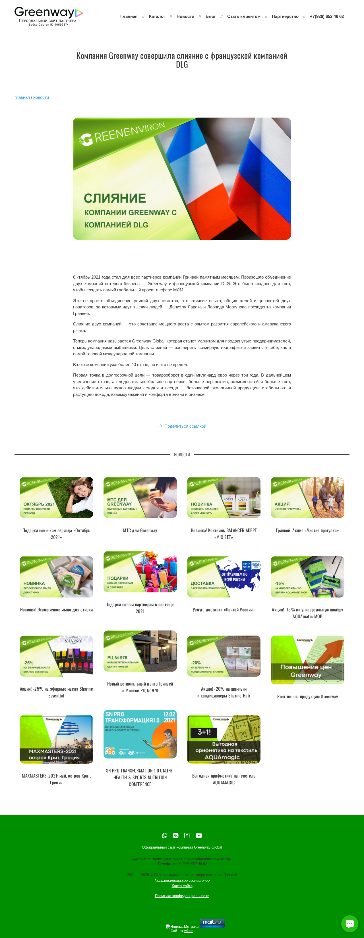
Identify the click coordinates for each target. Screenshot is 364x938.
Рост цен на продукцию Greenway (307, 696)
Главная (129, 16)
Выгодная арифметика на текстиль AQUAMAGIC (224, 779)
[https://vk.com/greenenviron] (175, 835)
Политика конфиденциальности (182, 896)
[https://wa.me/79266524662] (164, 835)
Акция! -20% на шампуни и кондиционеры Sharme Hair (223, 692)
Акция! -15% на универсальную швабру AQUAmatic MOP (307, 613)
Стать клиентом (243, 16)
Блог (211, 16)
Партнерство (285, 16)
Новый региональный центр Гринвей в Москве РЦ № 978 (140, 687)
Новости (185, 16)
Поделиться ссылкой (185, 426)
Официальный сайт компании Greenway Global (182, 847)
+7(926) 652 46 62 (327, 16)
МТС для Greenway (140, 530)
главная (23, 97)
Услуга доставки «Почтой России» (224, 609)
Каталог (157, 16)
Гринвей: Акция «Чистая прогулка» (307, 530)
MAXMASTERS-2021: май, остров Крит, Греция (56, 779)
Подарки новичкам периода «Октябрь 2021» (56, 533)
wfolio (188, 931)
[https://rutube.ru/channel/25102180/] (186, 835)
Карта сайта (182, 886)
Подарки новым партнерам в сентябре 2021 (140, 608)
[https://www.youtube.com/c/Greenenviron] (198, 835)
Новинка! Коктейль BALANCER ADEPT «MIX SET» (224, 533)
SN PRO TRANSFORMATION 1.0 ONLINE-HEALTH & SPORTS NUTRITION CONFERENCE (140, 777)
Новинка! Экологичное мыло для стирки (56, 609)
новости (41, 97)
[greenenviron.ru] (49, 16)
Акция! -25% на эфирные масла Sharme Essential (56, 692)
